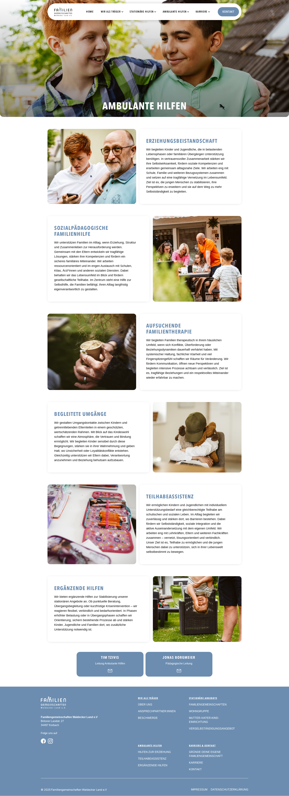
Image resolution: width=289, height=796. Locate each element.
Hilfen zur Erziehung (154, 752)
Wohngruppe (199, 711)
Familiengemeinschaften (208, 704)
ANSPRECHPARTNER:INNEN (157, 711)
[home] (56, 12)
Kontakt (228, 12)
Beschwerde (148, 718)
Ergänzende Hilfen (152, 765)
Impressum (199, 789)
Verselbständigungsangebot (212, 728)
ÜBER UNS (145, 704)
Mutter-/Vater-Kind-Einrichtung (204, 720)
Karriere (196, 762)
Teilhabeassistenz (152, 758)
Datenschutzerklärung (229, 789)
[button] (111, 12)
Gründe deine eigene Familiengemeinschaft (206, 754)
